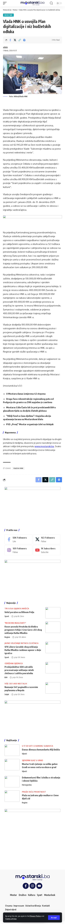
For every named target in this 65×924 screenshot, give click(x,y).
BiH (6, 677)
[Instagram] (18, 550)
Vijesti (24, 754)
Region (7, 637)
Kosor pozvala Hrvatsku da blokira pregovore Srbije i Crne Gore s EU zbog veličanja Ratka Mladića (23, 629)
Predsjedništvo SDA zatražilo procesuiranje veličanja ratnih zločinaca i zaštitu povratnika (19, 670)
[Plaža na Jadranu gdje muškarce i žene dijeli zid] (12, 796)
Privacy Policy (35, 916)
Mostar (8, 15)
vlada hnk (18, 468)
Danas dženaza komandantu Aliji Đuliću (41, 749)
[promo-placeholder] (32, 220)
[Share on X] (15, 40)
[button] (54, 917)
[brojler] (32, 578)
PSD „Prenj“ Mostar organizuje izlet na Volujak (30, 424)
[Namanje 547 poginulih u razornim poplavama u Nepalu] (52, 688)
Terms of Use (10, 919)
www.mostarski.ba (44, 446)
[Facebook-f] (26, 886)
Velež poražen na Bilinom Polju (19, 612)
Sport (7, 616)
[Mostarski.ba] (32, 3)
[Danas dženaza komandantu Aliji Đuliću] (12, 750)
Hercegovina (27, 785)
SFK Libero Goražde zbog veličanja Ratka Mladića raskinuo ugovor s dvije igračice (23, 650)
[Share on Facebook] (10, 40)
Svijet (7, 694)
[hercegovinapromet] (32, 836)
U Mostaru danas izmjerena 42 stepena (26, 393)
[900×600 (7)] (32, 505)
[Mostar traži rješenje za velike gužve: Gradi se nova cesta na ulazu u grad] (12, 764)
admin (5, 47)
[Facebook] (18, 539)
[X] (47, 539)
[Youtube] (47, 550)
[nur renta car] (32, 717)
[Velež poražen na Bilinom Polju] (52, 612)
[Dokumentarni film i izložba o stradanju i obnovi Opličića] (12, 781)
